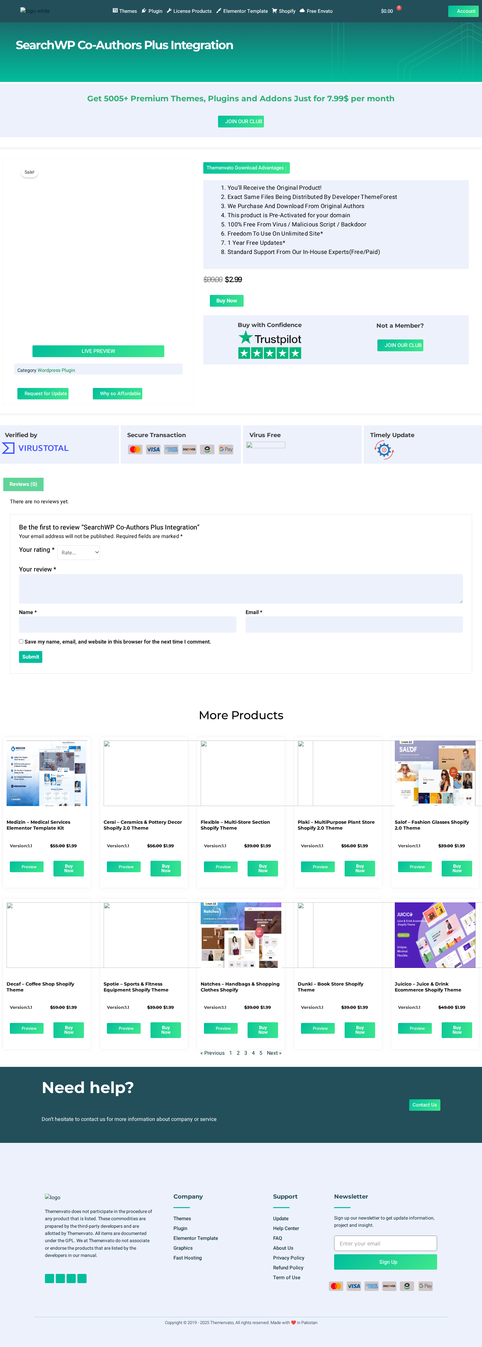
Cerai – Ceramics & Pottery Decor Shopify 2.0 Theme (143, 825)
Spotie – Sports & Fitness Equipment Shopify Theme (136, 987)
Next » (274, 1053)
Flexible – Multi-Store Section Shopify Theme (235, 825)
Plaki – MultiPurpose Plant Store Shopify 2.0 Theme (336, 825)
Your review (37, 569)
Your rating (36, 549)
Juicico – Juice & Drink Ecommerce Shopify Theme (428, 987)
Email (254, 612)
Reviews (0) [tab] (23, 484)
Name (28, 612)
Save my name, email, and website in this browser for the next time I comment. (118, 642)
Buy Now (226, 301)
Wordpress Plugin (56, 370)
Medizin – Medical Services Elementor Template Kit (38, 825)
